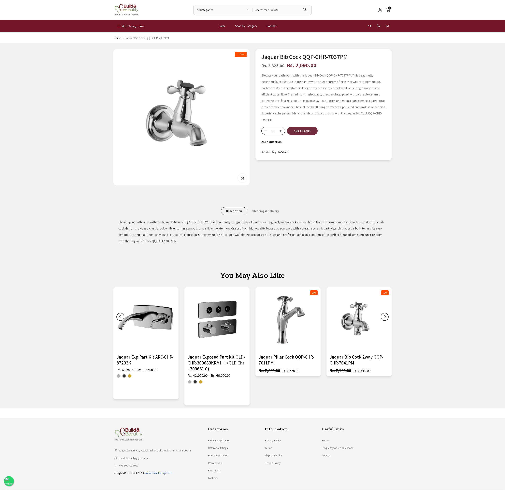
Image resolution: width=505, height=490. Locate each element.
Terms (268, 448)
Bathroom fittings (218, 448)
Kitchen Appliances (219, 440)
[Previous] (120, 317)
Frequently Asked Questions (337, 448)
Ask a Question (271, 142)
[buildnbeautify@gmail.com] (370, 26)
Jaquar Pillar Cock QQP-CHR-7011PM (286, 360)
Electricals (214, 470)
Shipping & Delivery (265, 211)
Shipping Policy (273, 455)
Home (222, 26)
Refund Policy (273, 463)
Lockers (212, 478)
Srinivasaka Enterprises (158, 473)
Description (234, 211)
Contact (272, 26)
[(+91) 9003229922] (379, 26)
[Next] (385, 317)
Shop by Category (246, 26)
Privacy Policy (273, 440)
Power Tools (215, 463)
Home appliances (218, 455)
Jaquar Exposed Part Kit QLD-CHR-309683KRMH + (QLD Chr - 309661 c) (216, 363)
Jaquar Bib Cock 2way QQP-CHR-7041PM (356, 360)
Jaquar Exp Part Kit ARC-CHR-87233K (145, 360)
